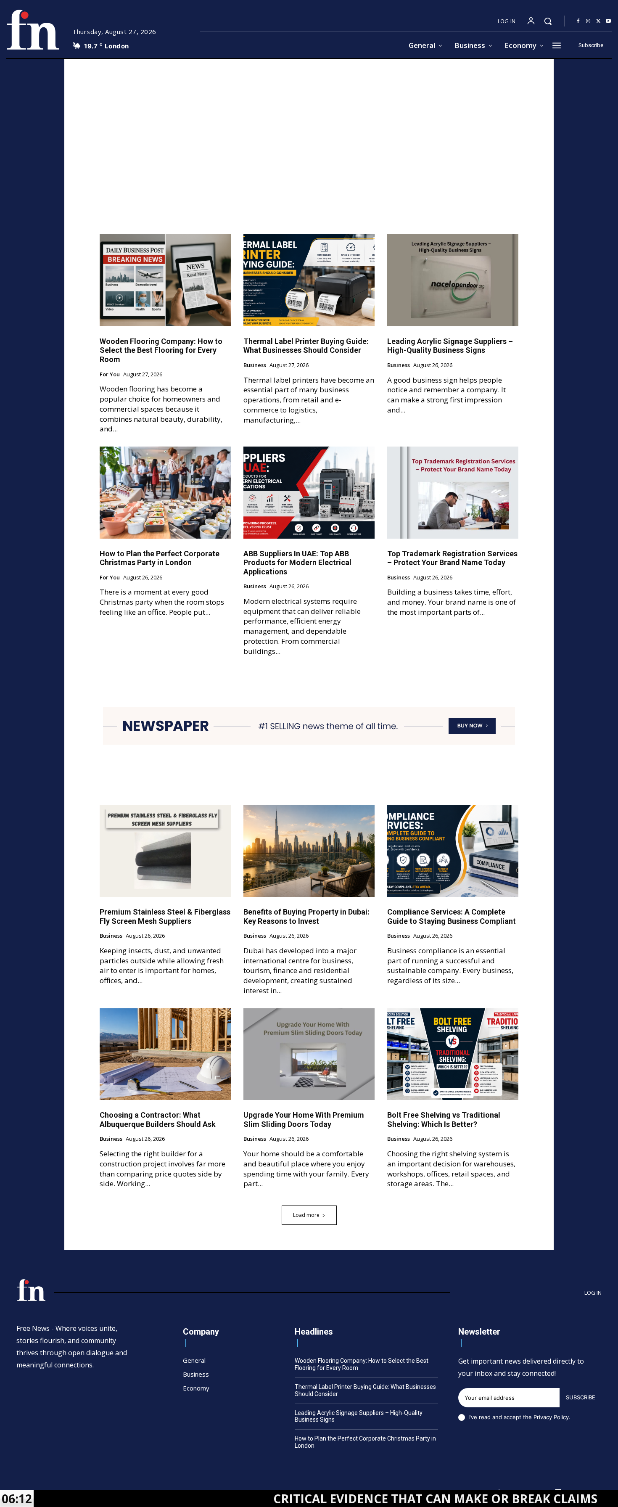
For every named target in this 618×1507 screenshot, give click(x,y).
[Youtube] (608, 21)
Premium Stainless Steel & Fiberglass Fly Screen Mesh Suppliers (165, 916)
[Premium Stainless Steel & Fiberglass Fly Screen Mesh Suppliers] (165, 851)
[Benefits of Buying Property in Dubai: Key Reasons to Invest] (309, 851)
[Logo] (33, 29)
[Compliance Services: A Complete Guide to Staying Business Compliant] (452, 851)
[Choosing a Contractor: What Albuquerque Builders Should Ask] (165, 1054)
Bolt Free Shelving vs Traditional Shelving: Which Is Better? (443, 1119)
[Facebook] (578, 21)
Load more (306, 1215)
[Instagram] (588, 21)
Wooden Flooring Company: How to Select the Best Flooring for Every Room (161, 350)
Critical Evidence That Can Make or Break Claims (363, 1499)
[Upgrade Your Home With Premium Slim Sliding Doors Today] (309, 1054)
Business (254, 365)
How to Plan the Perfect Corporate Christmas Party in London (159, 558)
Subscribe (580, 1397)
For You (110, 374)
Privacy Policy (551, 1417)
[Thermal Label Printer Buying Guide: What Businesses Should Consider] (309, 280)
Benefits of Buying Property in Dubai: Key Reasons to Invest (306, 916)
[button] (548, 21)
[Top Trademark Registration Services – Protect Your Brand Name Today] (452, 492)
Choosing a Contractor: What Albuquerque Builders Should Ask (158, 1119)
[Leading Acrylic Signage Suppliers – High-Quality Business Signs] (452, 280)
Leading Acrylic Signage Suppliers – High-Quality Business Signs (450, 346)
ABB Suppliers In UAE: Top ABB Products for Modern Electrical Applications (297, 562)
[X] (598, 21)
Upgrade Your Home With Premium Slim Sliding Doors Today (303, 1119)
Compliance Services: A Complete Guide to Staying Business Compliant (451, 916)
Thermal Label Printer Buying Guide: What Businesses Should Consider (306, 346)
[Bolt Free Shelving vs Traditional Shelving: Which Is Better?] (452, 1054)
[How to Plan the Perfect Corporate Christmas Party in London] (165, 492)
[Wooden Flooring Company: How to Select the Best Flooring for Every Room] (165, 280)
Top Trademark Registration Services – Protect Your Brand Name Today (452, 558)
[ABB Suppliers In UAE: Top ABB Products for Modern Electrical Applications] (309, 492)
